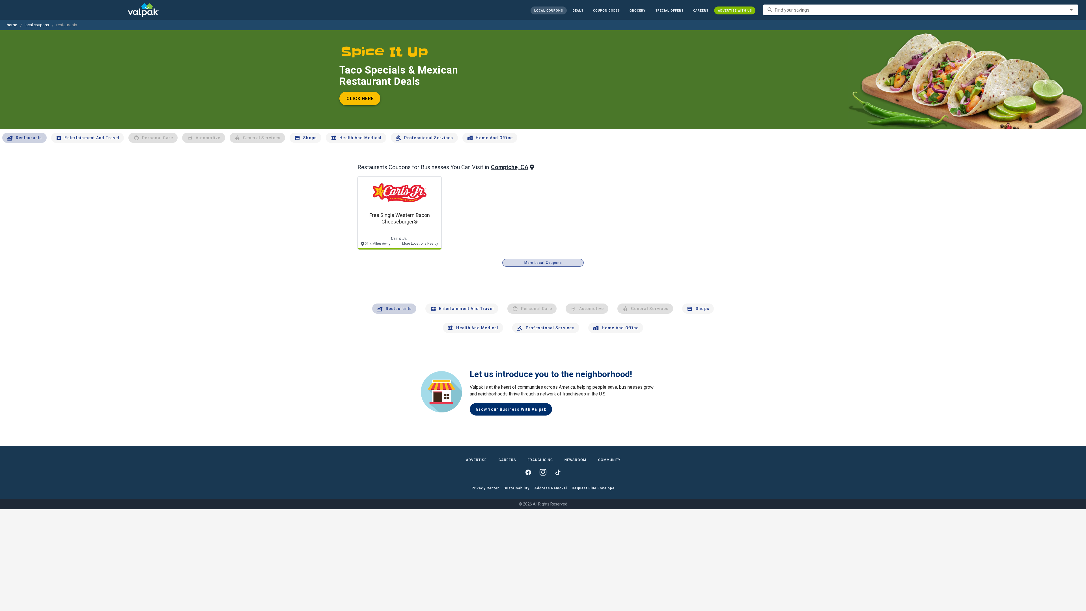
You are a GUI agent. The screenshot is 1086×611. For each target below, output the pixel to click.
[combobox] (920, 10)
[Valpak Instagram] (543, 472)
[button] (669, 10)
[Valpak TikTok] (558, 472)
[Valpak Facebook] (528, 472)
